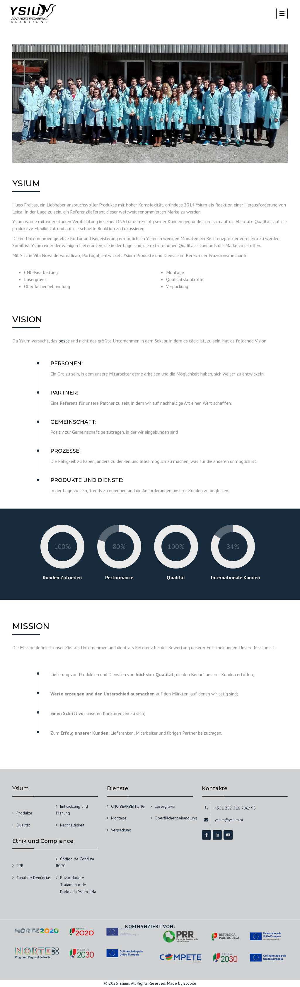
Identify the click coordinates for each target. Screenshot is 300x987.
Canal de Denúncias (33, 877)
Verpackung (121, 830)
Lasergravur (165, 806)
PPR (19, 865)
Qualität (23, 825)
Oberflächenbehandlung (176, 818)
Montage (119, 818)
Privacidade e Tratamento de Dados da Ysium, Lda (78, 884)
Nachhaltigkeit (72, 825)
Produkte (24, 813)
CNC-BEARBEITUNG (128, 806)
